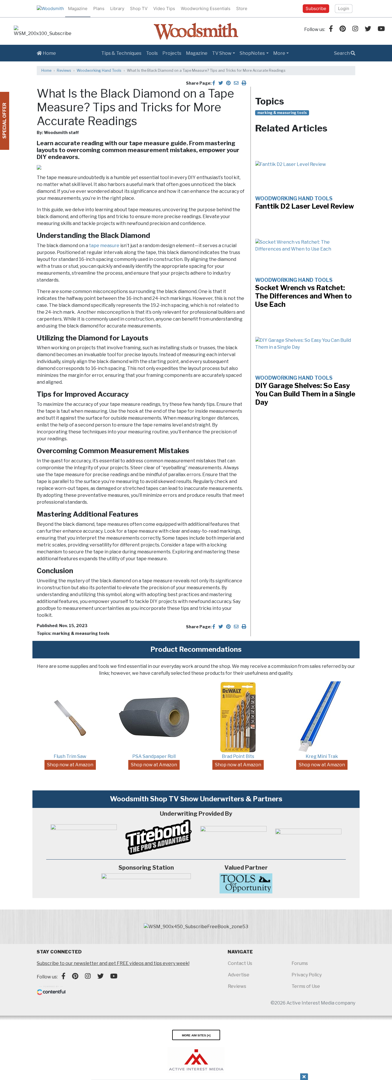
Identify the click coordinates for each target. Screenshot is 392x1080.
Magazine (78, 8)
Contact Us (240, 963)
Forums (300, 963)
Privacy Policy (307, 975)
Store (241, 8)
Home (49, 53)
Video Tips (164, 8)
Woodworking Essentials (205, 8)
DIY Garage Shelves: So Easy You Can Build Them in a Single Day (305, 393)
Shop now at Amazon (70, 764)
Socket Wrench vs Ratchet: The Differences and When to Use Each (303, 296)
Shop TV (139, 8)
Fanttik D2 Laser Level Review (304, 206)
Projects (171, 53)
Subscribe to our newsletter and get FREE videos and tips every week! (113, 963)
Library (117, 8)
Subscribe (316, 8)
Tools (152, 53)
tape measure (104, 245)
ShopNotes (252, 53)
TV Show (222, 53)
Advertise (238, 975)
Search (342, 53)
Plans (98, 8)
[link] (42, 31)
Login (343, 8)
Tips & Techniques (121, 53)
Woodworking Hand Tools (99, 70)
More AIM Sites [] (196, 1035)
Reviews (64, 70)
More (279, 53)
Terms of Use (306, 986)
